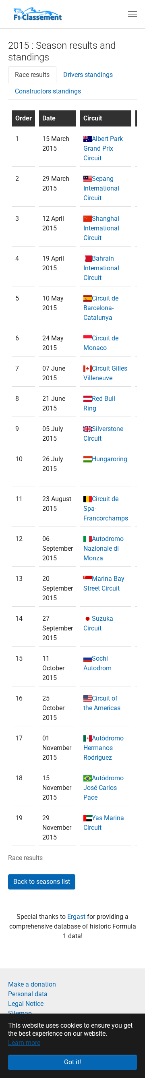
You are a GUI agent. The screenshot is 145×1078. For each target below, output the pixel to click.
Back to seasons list (41, 881)
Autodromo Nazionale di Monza (103, 548)
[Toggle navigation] (132, 14)
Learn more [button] (24, 1043)
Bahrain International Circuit (101, 268)
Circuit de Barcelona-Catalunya (100, 307)
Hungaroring (109, 459)
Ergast (77, 916)
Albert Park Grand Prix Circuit (103, 148)
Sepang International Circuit (101, 188)
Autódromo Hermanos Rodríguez (103, 747)
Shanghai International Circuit (101, 228)
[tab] (32, 74)
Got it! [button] (72, 1062)
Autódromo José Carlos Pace (103, 787)
